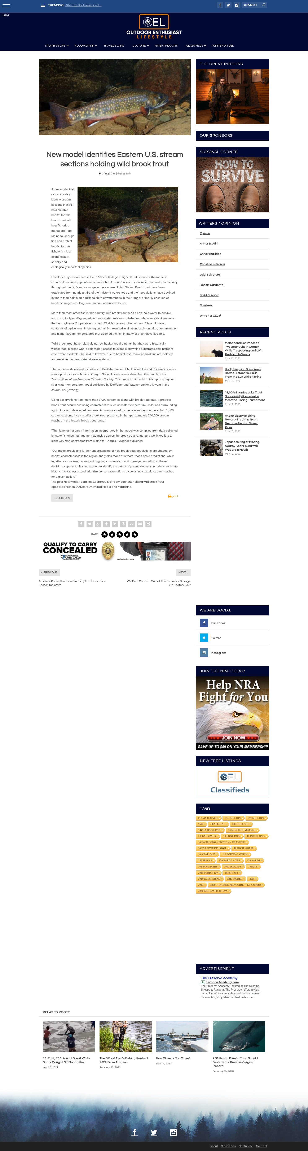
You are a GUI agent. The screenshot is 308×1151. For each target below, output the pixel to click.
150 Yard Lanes (229, 860)
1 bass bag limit (209, 830)
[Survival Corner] (232, 184)
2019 (200, 884)
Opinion (205, 233)
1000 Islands (232, 866)
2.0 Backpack (207, 836)
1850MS (252, 866)
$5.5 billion (233, 818)
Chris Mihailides (210, 253)
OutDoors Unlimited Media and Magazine (103, 486)
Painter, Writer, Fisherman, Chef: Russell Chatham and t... (103, 5)
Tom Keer (206, 305)
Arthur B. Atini (209, 243)
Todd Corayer (209, 295)
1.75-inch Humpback (242, 830)
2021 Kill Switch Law (213, 891)
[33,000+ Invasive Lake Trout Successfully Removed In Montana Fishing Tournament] (211, 398)
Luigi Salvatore (210, 274)
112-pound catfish (234, 854)
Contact (261, 1146)
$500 (200, 824)
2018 (252, 878)
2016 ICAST (231, 872)
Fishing (104, 173)
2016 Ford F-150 (208, 872)
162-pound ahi (207, 866)
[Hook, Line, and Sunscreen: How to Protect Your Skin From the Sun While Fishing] (211, 375)
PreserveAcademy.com (222, 982)
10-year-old (206, 854)
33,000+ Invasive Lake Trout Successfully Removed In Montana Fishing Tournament (245, 396)
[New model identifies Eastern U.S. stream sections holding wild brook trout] (115, 97)
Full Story (62, 498)
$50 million (256, 818)
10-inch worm (243, 848)
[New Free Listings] (232, 781)
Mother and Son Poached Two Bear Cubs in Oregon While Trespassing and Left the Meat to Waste (243, 349)
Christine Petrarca (212, 264)
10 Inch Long (256, 836)
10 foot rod (231, 836)
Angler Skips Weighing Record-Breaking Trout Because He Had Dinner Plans (241, 421)
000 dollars (240, 824)
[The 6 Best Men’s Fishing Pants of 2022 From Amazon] (126, 1036)
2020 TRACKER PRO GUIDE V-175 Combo (235, 884)
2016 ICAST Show (209, 878)
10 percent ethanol (212, 848)
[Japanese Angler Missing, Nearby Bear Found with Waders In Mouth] (211, 448)
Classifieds (228, 1146)
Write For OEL (209, 315)
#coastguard (208, 818)
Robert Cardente (211, 285)
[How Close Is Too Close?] (182, 1036)
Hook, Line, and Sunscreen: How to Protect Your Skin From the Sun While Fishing (243, 373)
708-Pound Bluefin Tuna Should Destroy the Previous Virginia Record (235, 1062)
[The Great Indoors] (232, 96)
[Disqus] (115, 653)
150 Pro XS (205, 860)
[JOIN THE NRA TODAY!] (232, 713)
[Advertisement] (232, 533)
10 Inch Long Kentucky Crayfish (221, 842)
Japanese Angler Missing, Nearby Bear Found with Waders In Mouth (242, 446)
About (214, 1146)
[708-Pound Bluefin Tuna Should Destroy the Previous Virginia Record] (239, 1036)
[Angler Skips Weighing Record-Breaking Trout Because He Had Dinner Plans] (211, 421)
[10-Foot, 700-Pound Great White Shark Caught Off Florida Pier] (69, 1036)
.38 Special (217, 824)
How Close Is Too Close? (173, 1058)
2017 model (234, 878)
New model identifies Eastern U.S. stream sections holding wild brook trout (114, 481)
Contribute (246, 1146)
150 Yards (253, 860)
